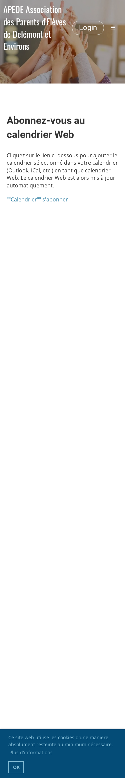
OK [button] (16, 767)
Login (88, 27)
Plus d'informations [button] (31, 752)
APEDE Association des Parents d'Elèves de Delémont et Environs (34, 27)
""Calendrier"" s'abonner (37, 199)
